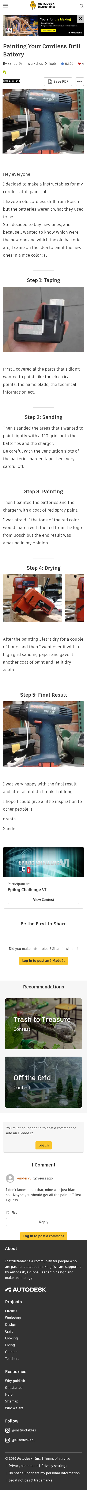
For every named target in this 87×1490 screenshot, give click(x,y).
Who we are (14, 1408)
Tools (52, 64)
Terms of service (57, 1458)
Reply (43, 1222)
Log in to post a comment (43, 1236)
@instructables (23, 1430)
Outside (11, 1351)
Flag (14, 1212)
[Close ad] (80, 19)
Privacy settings (54, 1465)
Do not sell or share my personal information (44, 1473)
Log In (43, 1145)
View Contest (43, 899)
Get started (14, 1387)
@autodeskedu (23, 1440)
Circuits (11, 1311)
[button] (5, 6)
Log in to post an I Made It (43, 960)
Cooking (11, 1338)
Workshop (35, 64)
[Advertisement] (43, 25)
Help (9, 1394)
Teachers (12, 1358)
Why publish (15, 1380)
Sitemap (11, 1401)
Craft (9, 1331)
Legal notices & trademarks (30, 1480)
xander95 (15, 64)
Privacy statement (23, 1465)
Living (10, 1345)
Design (10, 1324)
